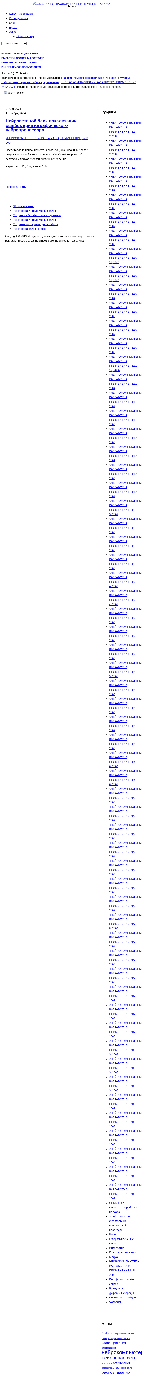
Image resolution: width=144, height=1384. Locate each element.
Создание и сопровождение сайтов (35, 224)
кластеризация (109, 1348)
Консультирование (21, 13)
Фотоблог (115, 1302)
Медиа (113, 1257)
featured (107, 1333)
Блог (12, 22)
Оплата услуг (25, 36)
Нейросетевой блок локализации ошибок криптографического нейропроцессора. (41, 125)
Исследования (18, 18)
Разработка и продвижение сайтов (35, 210)
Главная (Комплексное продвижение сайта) (89, 77)
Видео (113, 1234)
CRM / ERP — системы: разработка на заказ (122, 1207)
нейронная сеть (16, 186)
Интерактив (116, 1248)
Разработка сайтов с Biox (29, 228)
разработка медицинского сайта (117, 1368)
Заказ (12, 31)
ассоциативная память (119, 1338)
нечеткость (107, 1363)
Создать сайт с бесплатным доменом (37, 215)
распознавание (116, 1372)
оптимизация (121, 1362)
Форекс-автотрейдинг (123, 1297)
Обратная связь (23, 206)
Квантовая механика (122, 1252)
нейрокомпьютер (123, 1352)
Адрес (13, 27)
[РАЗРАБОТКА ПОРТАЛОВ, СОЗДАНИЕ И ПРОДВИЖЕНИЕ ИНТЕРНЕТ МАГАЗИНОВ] (72, 3)
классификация (114, 1343)
